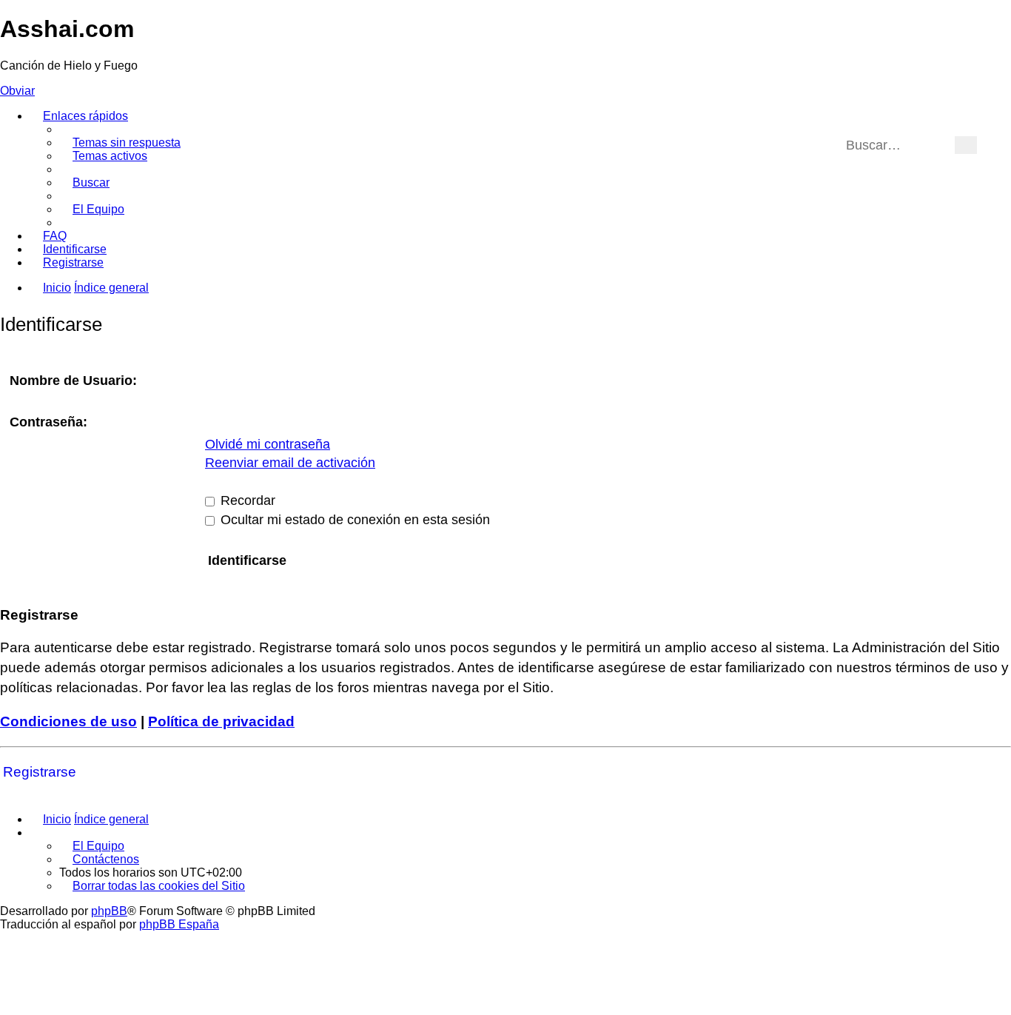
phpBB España (179, 924)
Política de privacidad (221, 721)
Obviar (17, 90)
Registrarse (39, 772)
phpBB (109, 911)
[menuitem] (120, 142)
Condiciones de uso (68, 721)
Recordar (246, 500)
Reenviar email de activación (290, 462)
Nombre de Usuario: (73, 380)
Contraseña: (48, 422)
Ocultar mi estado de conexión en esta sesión (353, 519)
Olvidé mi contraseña (267, 444)
